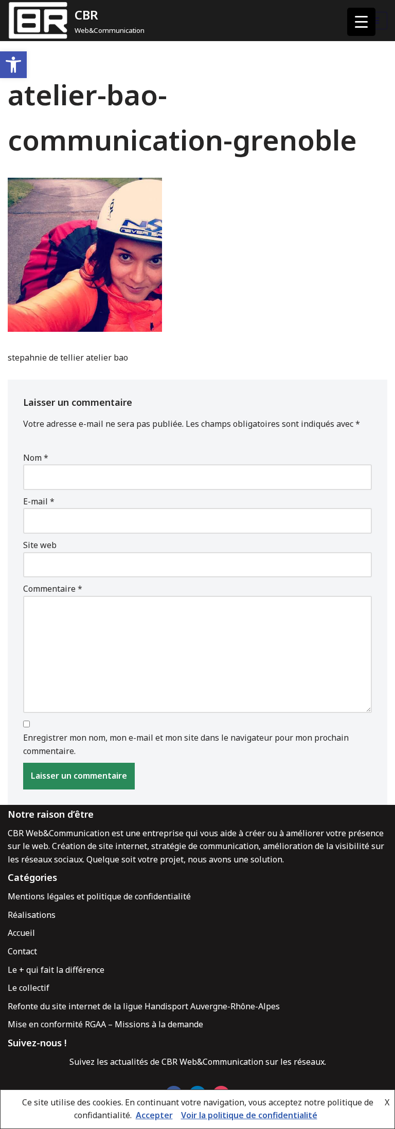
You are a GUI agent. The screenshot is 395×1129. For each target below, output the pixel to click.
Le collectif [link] (28, 987)
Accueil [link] (21, 932)
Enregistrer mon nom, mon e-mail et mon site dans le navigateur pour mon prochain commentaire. (186, 744)
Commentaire (52, 588)
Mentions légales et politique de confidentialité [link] (99, 896)
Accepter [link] (154, 1115)
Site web (40, 545)
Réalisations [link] (32, 914)
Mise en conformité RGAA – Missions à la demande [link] (105, 1024)
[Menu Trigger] (361, 22)
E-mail (39, 501)
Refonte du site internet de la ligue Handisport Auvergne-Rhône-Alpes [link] (144, 1006)
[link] (13, 64)
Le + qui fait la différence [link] (56, 969)
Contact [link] (22, 951)
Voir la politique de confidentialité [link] (249, 1115)
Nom (35, 457)
